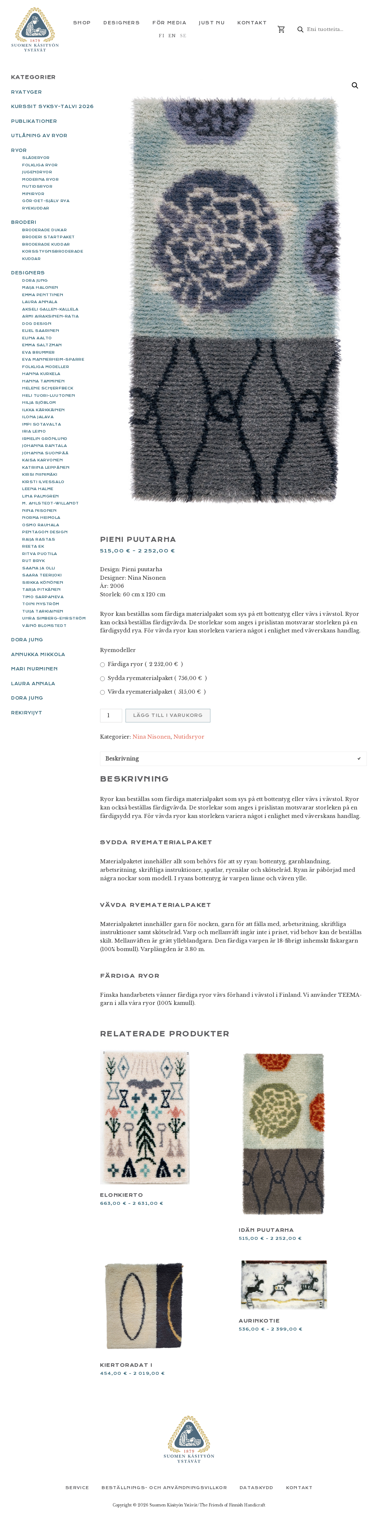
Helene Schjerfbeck (47, 388)
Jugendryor (37, 172)
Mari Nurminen (34, 669)
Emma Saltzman (42, 345)
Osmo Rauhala (40, 525)
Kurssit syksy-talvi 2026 (52, 106)
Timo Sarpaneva (43, 597)
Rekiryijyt (26, 712)
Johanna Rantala (44, 446)
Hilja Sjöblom (39, 402)
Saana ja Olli (38, 568)
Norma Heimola (41, 518)
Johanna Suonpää (45, 453)
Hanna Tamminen (43, 381)
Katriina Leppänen (45, 467)
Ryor (19, 150)
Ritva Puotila (39, 554)
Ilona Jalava (38, 417)
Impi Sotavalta (41, 424)
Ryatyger (26, 92)
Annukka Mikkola (38, 654)
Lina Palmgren (40, 496)
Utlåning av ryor (39, 135)
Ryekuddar (35, 208)
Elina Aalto (37, 338)
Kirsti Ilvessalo (43, 482)
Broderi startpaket (48, 237)
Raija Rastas (38, 539)
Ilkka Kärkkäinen (43, 410)
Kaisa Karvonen (42, 460)
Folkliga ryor (40, 165)
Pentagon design (45, 532)
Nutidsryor (189, 737)
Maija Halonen (40, 287)
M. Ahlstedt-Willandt (50, 503)
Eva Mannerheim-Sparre (53, 359)
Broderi (24, 222)
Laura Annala (39, 302)
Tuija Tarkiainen (42, 611)
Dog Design (36, 324)
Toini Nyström (40, 604)
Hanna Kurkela (41, 374)
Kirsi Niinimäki (39, 474)
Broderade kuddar (46, 244)
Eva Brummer (38, 352)
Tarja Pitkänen (41, 589)
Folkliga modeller (45, 367)
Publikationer (34, 121)
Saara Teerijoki (42, 575)
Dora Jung (35, 280)
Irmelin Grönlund (45, 439)
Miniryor (33, 194)
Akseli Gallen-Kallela (50, 309)
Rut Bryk (33, 561)
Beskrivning (122, 758)
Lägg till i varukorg (168, 715)
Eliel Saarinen (40, 331)
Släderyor (36, 158)
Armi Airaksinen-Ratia (50, 316)
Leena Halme (38, 489)
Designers (28, 272)
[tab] (233, 759)
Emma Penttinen (42, 295)
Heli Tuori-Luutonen (48, 395)
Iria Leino (34, 431)
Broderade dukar (44, 230)
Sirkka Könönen (42, 582)
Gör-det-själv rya (45, 201)
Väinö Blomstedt (44, 626)
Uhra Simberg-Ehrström (54, 618)
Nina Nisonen (152, 737)
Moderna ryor (40, 179)
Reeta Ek (33, 546)
